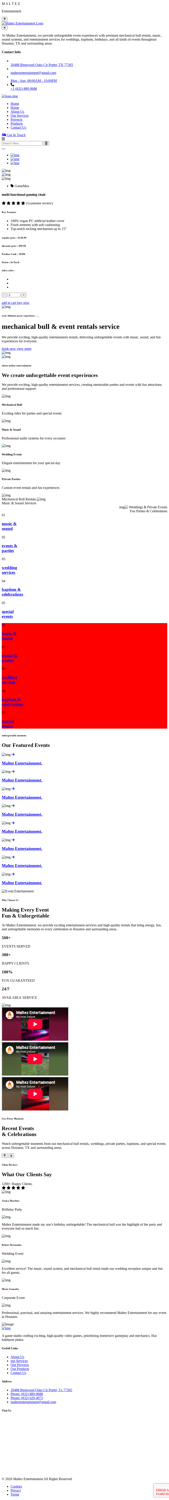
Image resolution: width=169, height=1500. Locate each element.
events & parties (9, 548)
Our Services (20, 115)
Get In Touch (16, 135)
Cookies (16, 1486)
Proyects (16, 119)
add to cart (9, 303)
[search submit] (46, 143)
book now (9, 349)
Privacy (16, 1490)
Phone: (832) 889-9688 (27, 1394)
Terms (15, 1494)
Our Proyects (20, 1365)
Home (15, 104)
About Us (17, 111)
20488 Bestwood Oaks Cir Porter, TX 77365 (42, 65)
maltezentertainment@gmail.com (33, 1402)
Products (17, 123)
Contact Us (18, 127)
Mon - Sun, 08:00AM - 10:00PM (34, 81)
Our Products (20, 1369)
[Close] (3, 148)
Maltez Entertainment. (22, 763)
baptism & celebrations (12, 592)
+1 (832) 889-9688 (24, 88)
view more (24, 349)
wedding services (9, 570)
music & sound (9, 526)
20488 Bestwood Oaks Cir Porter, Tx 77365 (41, 1390)
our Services (19, 1361)
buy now (23, 303)
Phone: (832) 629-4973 (27, 1398)
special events (8, 614)
